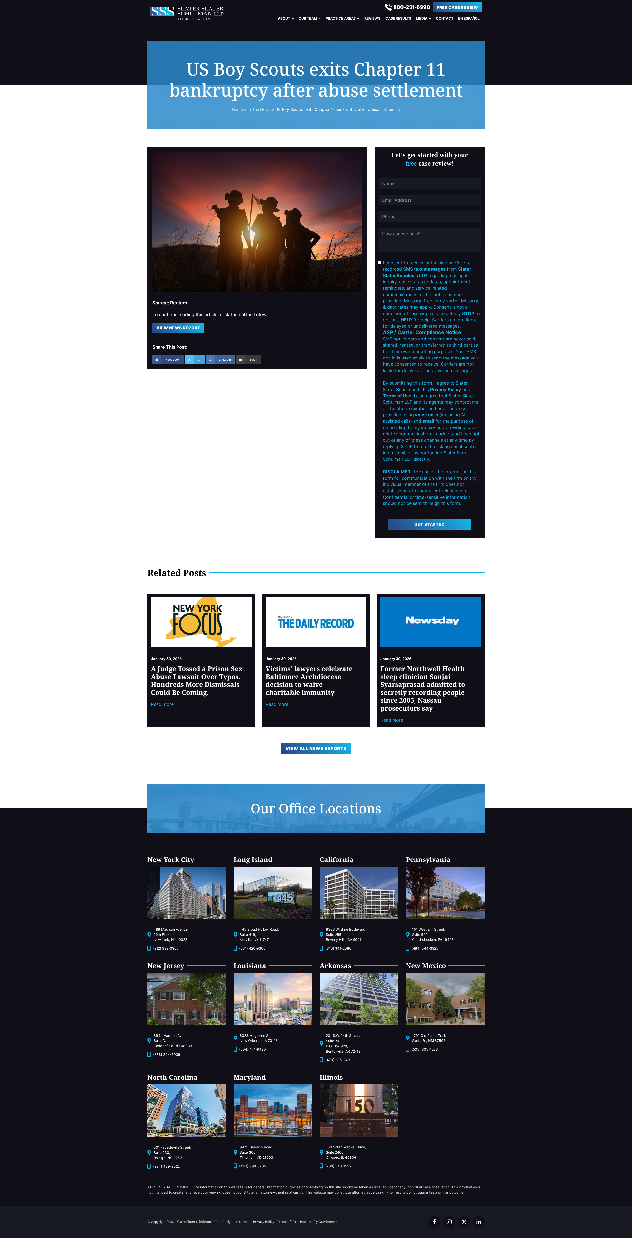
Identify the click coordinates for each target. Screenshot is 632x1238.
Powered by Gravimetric (318, 1221)
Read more (162, 704)
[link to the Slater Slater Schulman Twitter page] (434, 1222)
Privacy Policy (263, 1221)
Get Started (429, 524)
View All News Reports (316, 748)
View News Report (178, 327)
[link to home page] (191, 13)
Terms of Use (287, 1221)
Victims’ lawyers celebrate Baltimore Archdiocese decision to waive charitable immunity (309, 680)
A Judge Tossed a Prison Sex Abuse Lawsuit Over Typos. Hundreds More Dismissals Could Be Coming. (197, 680)
